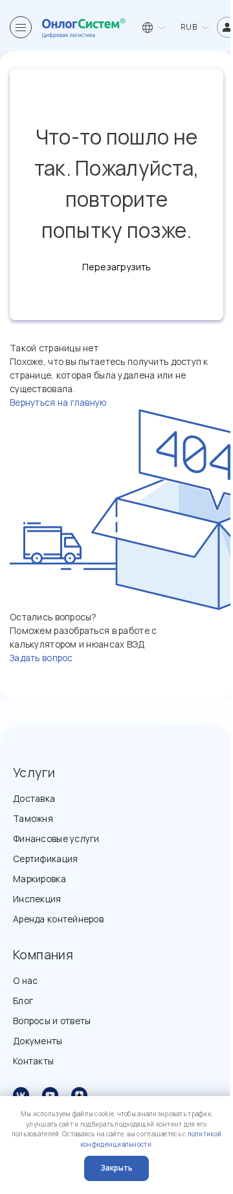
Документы (38, 1041)
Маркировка (39, 878)
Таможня (33, 818)
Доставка (34, 798)
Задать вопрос (41, 657)
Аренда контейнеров (58, 919)
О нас (25, 980)
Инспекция (37, 899)
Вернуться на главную (58, 402)
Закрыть (116, 1168)
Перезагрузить (116, 267)
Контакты (33, 1061)
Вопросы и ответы (52, 1020)
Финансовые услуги (56, 838)
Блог (23, 1000)
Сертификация (45, 858)
